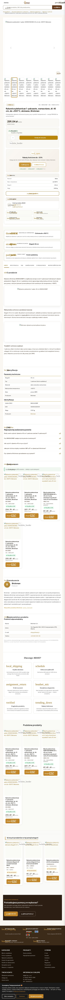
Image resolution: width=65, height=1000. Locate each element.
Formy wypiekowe (7, 955)
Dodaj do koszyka (39, 138)
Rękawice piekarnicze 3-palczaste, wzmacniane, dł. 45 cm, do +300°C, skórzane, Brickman (12, 545)
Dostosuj (22, 996)
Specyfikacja (14, 265)
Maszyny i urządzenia (7, 967)
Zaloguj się (25, 164)
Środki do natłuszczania (8, 962)
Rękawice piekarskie (7, 958)
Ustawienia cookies (50, 967)
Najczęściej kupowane (29, 955)
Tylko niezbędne (8, 996)
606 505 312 (17, 205)
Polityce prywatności (19, 991)
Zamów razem (29, 265)
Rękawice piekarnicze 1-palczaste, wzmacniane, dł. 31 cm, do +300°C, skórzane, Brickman (12, 496)
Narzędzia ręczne (6, 965)
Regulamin (47, 962)
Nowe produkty (27, 953)
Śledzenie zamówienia (8, 975)
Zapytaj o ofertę (32, 193)
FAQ (22, 265)
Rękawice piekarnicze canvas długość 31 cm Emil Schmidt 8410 (33, 861)
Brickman (10, 105)
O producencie (41, 265)
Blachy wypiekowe (7, 953)
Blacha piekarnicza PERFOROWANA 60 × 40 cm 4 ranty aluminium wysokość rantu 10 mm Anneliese (50, 496)
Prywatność (48, 965)
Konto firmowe (39, 164)
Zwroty (46, 960)
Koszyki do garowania (7, 960)
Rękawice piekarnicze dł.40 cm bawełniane (53, 861)
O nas (46, 953)
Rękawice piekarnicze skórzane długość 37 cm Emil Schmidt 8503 (13, 862)
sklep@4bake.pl (18, 207)
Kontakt (47, 955)
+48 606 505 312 (35, 636)
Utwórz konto (5, 980)
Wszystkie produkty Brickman (14, 608)
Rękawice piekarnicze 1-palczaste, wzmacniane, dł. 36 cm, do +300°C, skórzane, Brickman (31, 496)
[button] (9, 138)
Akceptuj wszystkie (36, 996)
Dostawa (47, 958)
